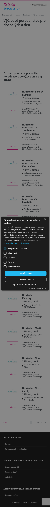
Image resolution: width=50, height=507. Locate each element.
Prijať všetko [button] (26, 273)
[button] (25, 285)
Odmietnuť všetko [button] (26, 279)
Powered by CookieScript (37, 288)
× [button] (45, 219)
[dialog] (25, 253)
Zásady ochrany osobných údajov (16, 243)
